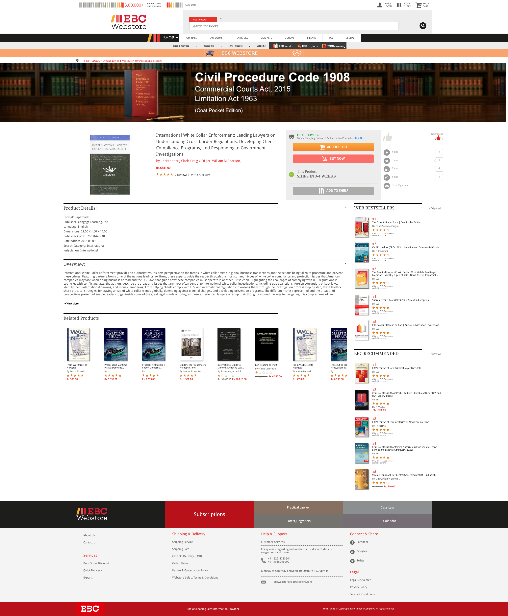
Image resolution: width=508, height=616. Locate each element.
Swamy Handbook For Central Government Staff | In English (404, 475)
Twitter (361, 560)
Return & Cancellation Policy (190, 570)
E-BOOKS (289, 37)
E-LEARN (311, 37)
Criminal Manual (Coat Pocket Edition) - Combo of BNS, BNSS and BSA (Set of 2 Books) (406, 394)
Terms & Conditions (362, 594)
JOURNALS (191, 37)
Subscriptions (209, 514)
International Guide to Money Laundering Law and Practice (229, 366)
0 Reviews (181, 174)
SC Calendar (387, 521)
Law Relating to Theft (266, 365)
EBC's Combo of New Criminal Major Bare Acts (396, 368)
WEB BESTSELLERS (374, 207)
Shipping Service (182, 541)
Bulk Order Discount (96, 563)
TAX (331, 37)
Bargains (261, 45)
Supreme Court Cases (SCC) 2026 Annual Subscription (400, 300)
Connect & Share (364, 534)
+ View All (435, 208)
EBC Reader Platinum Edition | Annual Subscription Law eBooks (405, 325)
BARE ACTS (266, 37)
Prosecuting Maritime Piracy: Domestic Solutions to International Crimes (117, 366)
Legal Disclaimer (360, 579)
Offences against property (148, 60)
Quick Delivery (92, 570)
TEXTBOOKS (241, 37)
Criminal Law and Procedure (118, 60)
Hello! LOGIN (388, 5)
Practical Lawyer (298, 507)
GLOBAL (350, 37)
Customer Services (273, 541)
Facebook (362, 541)
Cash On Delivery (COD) (187, 556)
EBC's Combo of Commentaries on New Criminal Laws (400, 422)
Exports (88, 577)
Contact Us (90, 542)
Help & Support (274, 534)
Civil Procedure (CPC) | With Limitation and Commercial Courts (405, 247)
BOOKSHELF (407, 5)
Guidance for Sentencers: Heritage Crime (193, 366)
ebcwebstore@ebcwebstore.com (293, 581)
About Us (89, 535)
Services (90, 555)
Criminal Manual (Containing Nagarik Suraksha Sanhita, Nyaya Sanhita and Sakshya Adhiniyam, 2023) (404, 448)
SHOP (170, 37)
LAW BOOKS (216, 37)
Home (86, 60)
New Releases (235, 45)
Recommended (181, 45)
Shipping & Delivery (188, 534)
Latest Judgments (299, 521)
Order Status (180, 563)
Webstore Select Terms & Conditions (195, 577)
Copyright (344, 608)
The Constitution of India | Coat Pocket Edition (396, 222)
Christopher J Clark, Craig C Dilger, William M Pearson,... (202, 161)
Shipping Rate (180, 549)
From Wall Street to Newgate (77, 366)
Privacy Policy (358, 587)
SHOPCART (426, 5)
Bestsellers (208, 45)
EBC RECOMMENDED (376, 353)
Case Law (387, 507)
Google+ (362, 551)
